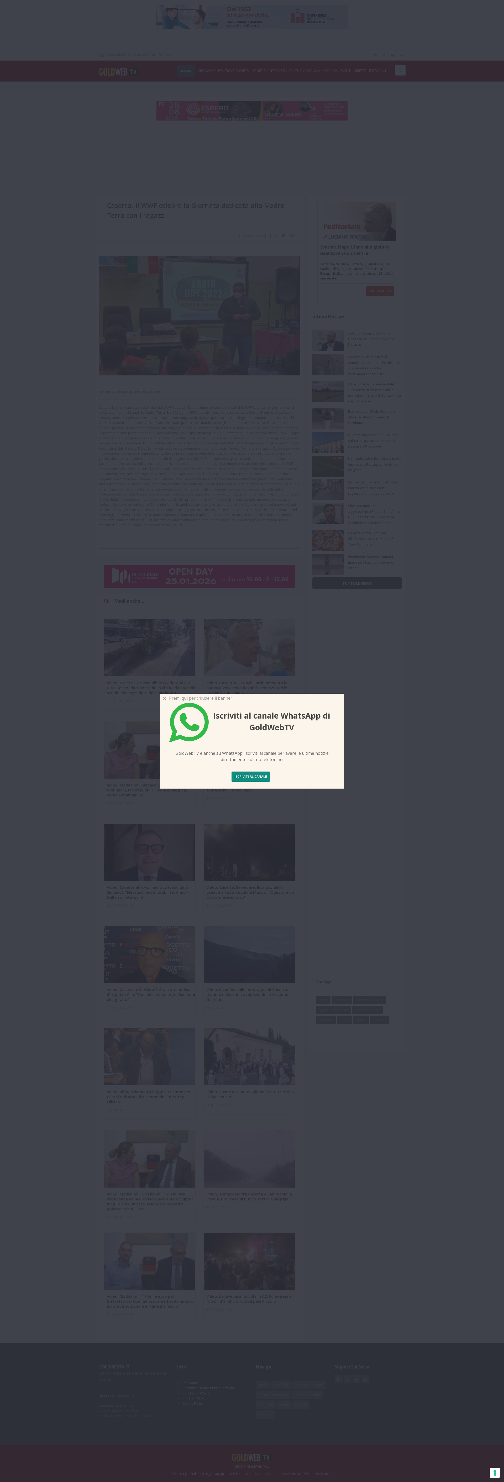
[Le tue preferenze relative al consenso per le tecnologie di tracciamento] (495, 1473)
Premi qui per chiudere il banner (199, 698)
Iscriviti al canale (250, 776)
